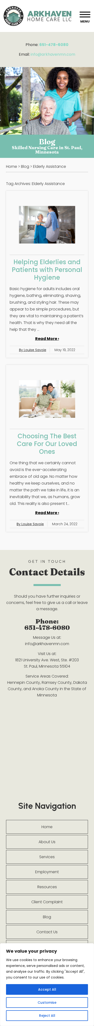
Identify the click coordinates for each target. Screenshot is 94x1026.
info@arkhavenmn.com (53, 54)
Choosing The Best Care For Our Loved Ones (47, 444)
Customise (47, 1002)
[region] (47, 984)
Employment (47, 872)
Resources (47, 887)
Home (47, 827)
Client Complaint (47, 902)
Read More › (47, 338)
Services (47, 857)
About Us (47, 842)
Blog (47, 917)
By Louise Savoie (32, 349)
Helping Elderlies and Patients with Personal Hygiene (47, 270)
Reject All (47, 1015)
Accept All (47, 989)
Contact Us (47, 932)
